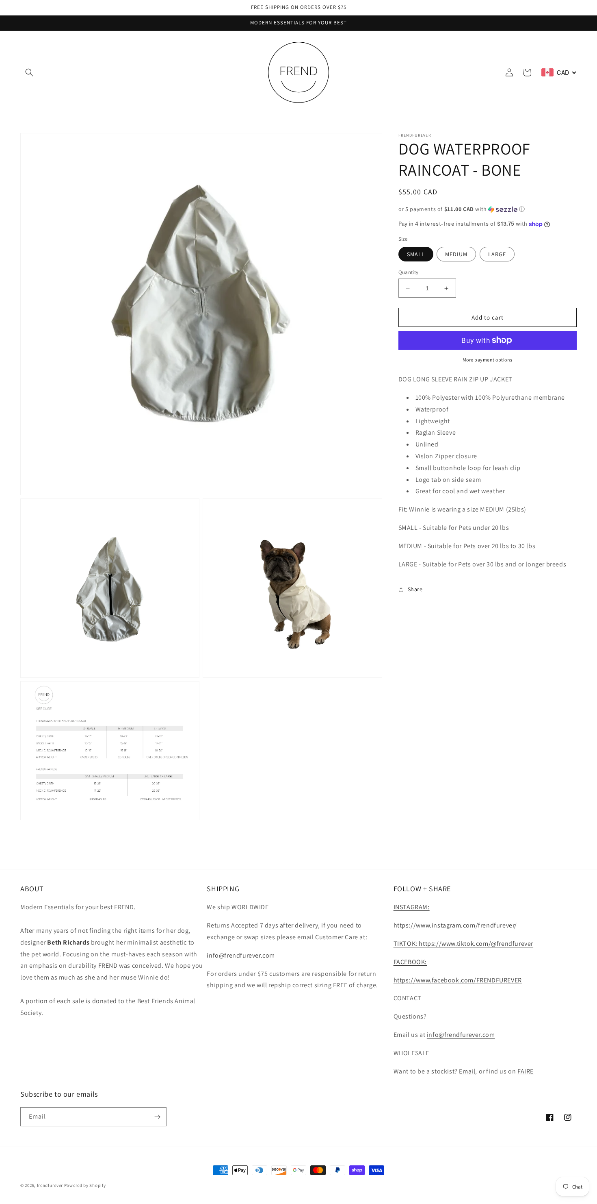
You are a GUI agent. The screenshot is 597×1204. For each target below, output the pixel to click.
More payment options (488, 360)
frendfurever (50, 1185)
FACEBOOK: (410, 962)
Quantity (408, 272)
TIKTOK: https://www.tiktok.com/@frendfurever (463, 943)
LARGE (497, 254)
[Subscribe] (157, 1116)
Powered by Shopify (85, 1185)
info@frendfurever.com (241, 955)
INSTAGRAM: (412, 907)
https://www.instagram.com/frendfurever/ (455, 925)
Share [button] (415, 589)
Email (467, 1071)
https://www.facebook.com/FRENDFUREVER (458, 980)
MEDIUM (456, 254)
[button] (29, 72)
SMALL (416, 254)
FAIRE (525, 1071)
